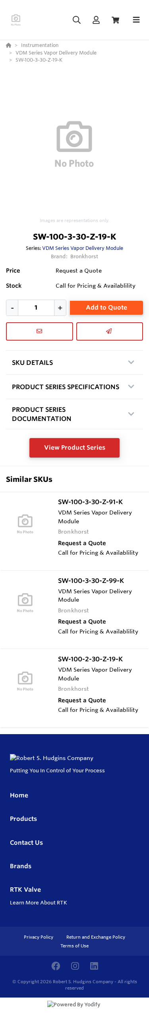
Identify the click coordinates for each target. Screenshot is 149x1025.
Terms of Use (74, 946)
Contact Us (26, 842)
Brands (20, 866)
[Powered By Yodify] (74, 1012)
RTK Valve (25, 889)
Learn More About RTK (38, 902)
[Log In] (96, 20)
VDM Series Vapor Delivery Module (82, 248)
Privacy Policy (39, 937)
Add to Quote (106, 307)
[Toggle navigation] (136, 19)
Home (19, 795)
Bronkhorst (84, 256)
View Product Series (74, 447)
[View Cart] (115, 20)
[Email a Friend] (109, 331)
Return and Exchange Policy (95, 937)
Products (23, 818)
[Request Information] (39, 331)
